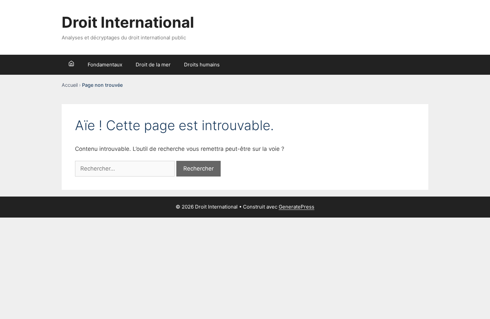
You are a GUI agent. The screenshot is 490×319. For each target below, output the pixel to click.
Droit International (128, 22)
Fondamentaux (105, 64)
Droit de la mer (153, 64)
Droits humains (202, 64)
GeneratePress (296, 207)
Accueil (70, 85)
